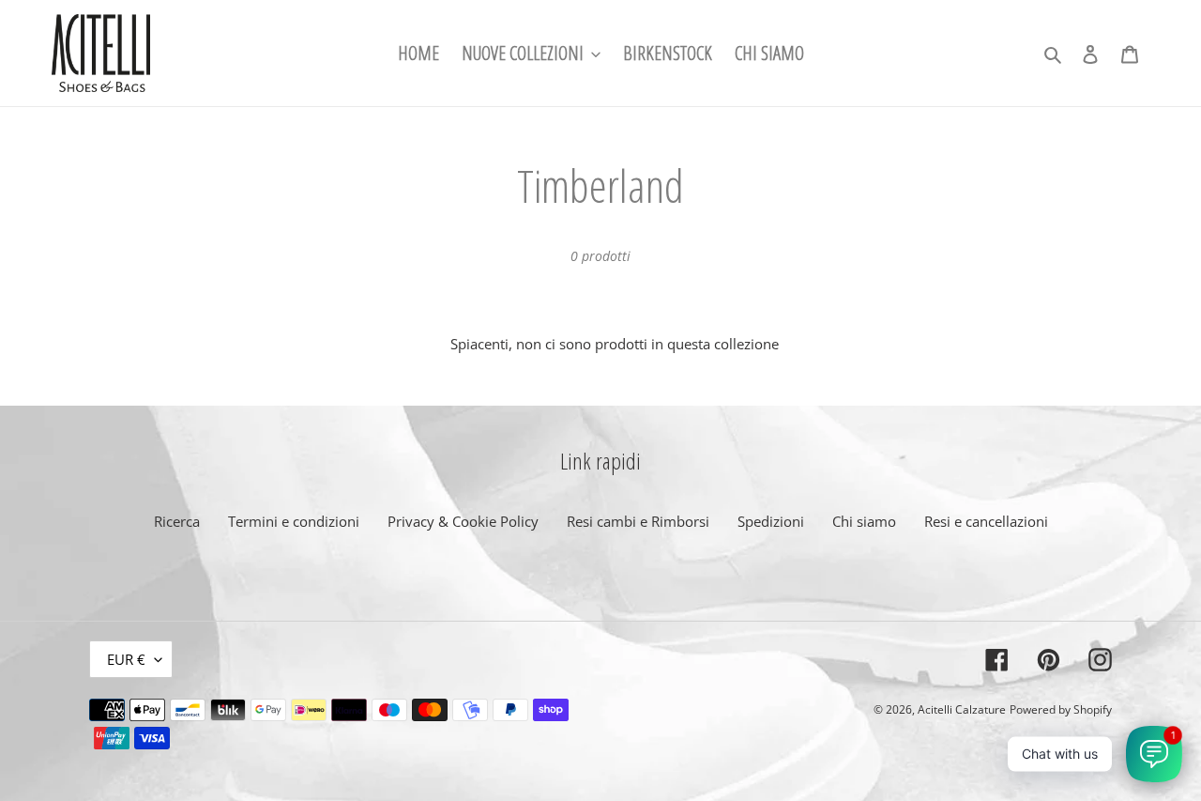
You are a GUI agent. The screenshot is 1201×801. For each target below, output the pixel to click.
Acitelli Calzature (962, 709)
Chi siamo (864, 521)
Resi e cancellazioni (986, 521)
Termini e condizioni (293, 521)
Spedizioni (770, 521)
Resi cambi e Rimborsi (638, 521)
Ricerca (177, 521)
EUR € (126, 659)
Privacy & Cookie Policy (463, 521)
